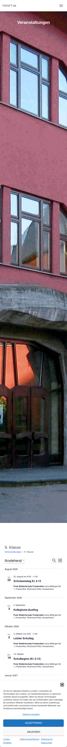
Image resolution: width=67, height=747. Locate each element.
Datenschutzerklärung (29, 739)
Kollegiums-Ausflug (25, 610)
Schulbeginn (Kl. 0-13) (27, 659)
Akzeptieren (33, 723)
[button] (62, 684)
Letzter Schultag (23, 638)
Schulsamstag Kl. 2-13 (27, 581)
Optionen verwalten (31, 714)
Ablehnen (33, 731)
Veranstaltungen (13, 552)
